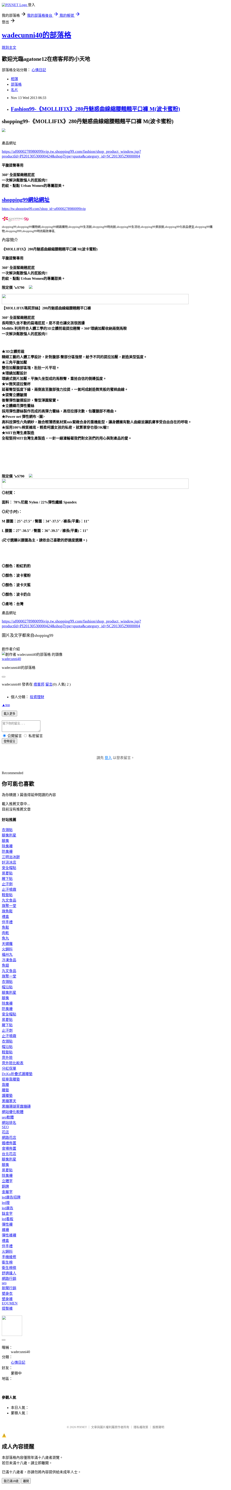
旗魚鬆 (7, 911)
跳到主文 (9, 47)
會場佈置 (9, 1148)
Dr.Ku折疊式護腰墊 (17, 1074)
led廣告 (7, 1208)
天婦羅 (7, 944)
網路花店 (9, 1138)
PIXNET (82, 1427)
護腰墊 (7, 1096)
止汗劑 (7, 884)
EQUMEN (10, 1303)
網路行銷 (9, 1279)
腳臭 (5, 841)
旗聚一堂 (9, 906)
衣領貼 (7, 830)
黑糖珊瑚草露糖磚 (16, 1106)
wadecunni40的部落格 (36, 35)
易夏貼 (7, 873)
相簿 (14, 79)
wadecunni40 (11, 659)
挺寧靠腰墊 (11, 1079)
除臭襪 (7, 846)
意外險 (7, 1058)
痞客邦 (39, 684)
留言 (49, 684)
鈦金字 (7, 1213)
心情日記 (39, 70)
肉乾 (5, 933)
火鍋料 (7, 949)
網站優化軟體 (12, 1112)
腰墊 (5, 1090)
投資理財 (37, 697)
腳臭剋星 (9, 835)
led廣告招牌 (11, 1197)
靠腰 (5, 1085)
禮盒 (5, 917)
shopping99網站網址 (26, 200)
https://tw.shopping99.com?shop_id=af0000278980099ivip (44, 209)
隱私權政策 (141, 1427)
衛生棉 (7, 1262)
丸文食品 (9, 900)
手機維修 (9, 1257)
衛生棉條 (9, 1268)
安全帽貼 (9, 868)
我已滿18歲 (11, 1481)
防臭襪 (7, 851)
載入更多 (9, 713)
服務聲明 (158, 1427)
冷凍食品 (9, 960)
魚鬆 (5, 927)
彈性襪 (7, 1224)
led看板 (7, 1219)
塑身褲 (7, 1299)
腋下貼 (7, 879)
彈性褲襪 (9, 1235)
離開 (26, 1481)
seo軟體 (8, 1117)
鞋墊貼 (7, 895)
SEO (5, 1127)
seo (4, 1283)
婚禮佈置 (9, 1143)
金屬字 (7, 1192)
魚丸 (5, 938)
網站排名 (9, 1123)
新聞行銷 (9, 1288)
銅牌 (5, 1186)
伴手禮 (7, 922)
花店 (5, 1132)
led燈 (6, 1203)
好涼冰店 (9, 862)
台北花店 (9, 1154)
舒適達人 (9, 1273)
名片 (14, 90)
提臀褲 (7, 1308)
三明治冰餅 (11, 857)
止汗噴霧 (9, 889)
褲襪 (5, 1230)
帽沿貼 (7, 987)
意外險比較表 (12, 1063)
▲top (6, 705)
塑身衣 (7, 1293)
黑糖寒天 (9, 1101)
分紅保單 (9, 1068)
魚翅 (5, 965)
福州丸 (7, 955)
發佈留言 (9, 741)
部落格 (16, 84)
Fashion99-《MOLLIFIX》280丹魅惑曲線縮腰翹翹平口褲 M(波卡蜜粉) (95, 109)
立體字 (7, 1181)
